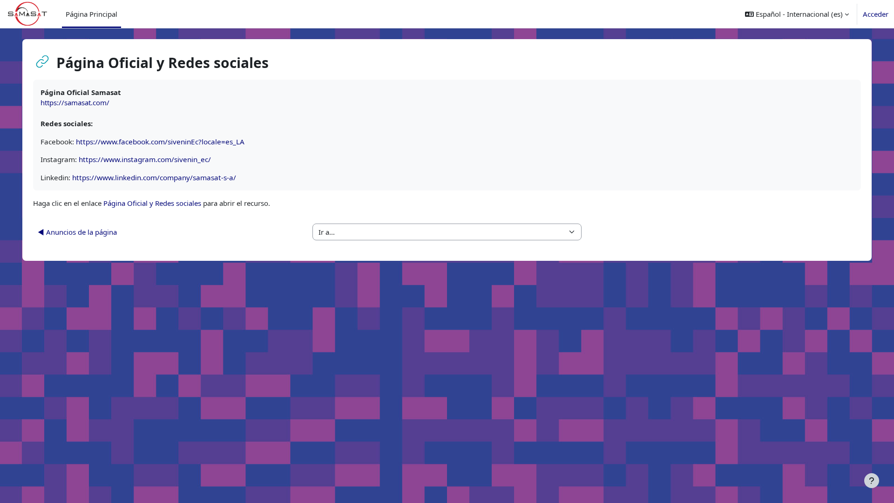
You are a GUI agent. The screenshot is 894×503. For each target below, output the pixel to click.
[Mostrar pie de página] (871, 480)
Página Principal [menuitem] (91, 14)
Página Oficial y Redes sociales (152, 203)
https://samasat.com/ (75, 102)
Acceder (875, 14)
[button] (797, 14)
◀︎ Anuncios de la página (77, 232)
